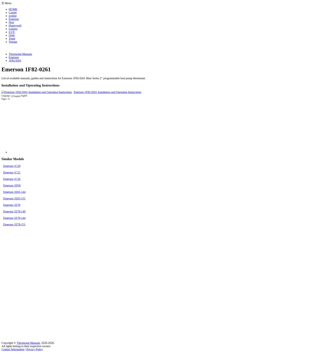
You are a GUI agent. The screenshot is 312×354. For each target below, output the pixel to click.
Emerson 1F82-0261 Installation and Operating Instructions (107, 92)
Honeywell (15, 25)
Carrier (13, 12)
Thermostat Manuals (28, 342)
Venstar (13, 41)
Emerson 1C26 (11, 179)
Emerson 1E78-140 (14, 211)
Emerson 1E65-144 (14, 192)
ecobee (13, 15)
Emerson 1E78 (11, 205)
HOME (13, 9)
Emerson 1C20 (11, 166)
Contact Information (12, 349)
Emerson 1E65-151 (14, 198)
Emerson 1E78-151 (14, 224)
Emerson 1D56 (12, 185)
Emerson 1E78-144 (14, 218)
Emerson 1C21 (11, 172)
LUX (12, 32)
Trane (12, 38)
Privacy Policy (34, 349)
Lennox (13, 28)
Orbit (12, 35)
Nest (11, 22)
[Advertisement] (36, 130)
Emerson (14, 19)
